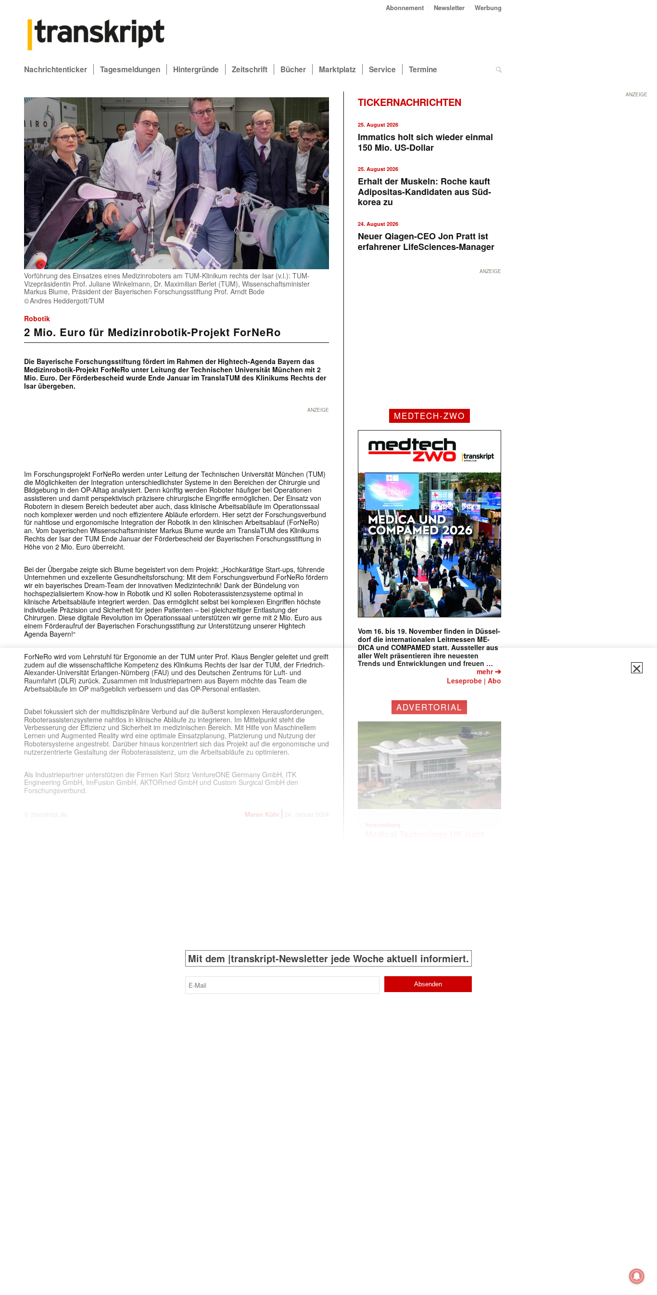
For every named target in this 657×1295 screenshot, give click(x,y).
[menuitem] (405, 7)
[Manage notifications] (636, 1276)
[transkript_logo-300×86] (96, 35)
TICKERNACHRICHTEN (409, 102)
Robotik (37, 318)
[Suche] (499, 69)
